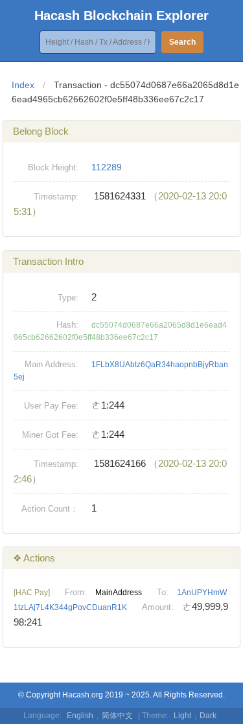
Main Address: (51, 364)
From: (76, 592)
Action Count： (49, 509)
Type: (68, 297)
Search (182, 42)
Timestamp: (56, 196)
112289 (106, 167)
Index (23, 85)
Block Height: (53, 167)
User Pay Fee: (51, 406)
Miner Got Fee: (50, 435)
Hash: (67, 325)
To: (162, 592)
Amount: (158, 607)
